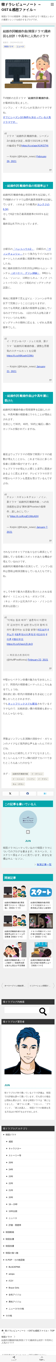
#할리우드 (17, 639)
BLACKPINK (14, 1267)
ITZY (11, 1281)
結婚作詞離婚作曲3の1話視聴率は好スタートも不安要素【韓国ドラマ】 (15, 934)
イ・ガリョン (37, 774)
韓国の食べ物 (12, 1253)
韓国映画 (10, 1232)
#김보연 (42, 629)
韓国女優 (10, 1239)
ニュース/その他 (16, 1308)
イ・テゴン (42, 779)
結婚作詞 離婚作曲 (20, 774)
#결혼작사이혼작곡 (25, 634)
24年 (11, 1169)
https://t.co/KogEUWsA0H (24, 516)
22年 (11, 1183)
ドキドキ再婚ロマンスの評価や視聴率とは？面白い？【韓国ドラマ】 (41, 934)
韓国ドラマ (8, 47)
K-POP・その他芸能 (15, 1260)
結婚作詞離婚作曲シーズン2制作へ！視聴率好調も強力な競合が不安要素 (15, 963)
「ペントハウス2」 (23, 249)
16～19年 (13, 1204)
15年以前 (13, 1211)
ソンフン (31, 779)
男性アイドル (15, 1302)
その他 (9, 1315)
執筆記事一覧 (44, 864)
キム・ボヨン (18, 784)
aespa (11, 1274)
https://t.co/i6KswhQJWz (20, 355)
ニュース (20, 47)
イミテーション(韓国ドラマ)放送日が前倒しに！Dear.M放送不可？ (42, 986)
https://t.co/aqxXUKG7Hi (34, 145)
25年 (11, 1162)
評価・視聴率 (15, 1225)
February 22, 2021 (38, 659)
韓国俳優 (10, 1246)
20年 (11, 1197)
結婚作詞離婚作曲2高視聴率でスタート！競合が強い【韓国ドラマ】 (15, 905)
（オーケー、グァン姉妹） (25, 273)
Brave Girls (14, 1288)
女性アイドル (15, 1294)
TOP (30, 1330)
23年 (11, 1176)
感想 (11, 1141)
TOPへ (42, 1360)
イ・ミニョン (18, 779)
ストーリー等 (15, 1155)
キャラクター (15, 1148)
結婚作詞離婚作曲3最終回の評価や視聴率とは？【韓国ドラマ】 (41, 963)
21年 (11, 1190)
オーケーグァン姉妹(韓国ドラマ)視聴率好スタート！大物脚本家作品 (16, 986)
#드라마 (40, 634)
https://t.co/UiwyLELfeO (20, 644)
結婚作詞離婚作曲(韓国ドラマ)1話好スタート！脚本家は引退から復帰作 (41, 905)
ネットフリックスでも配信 (22, 703)
